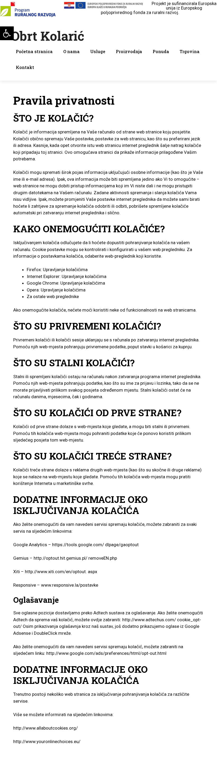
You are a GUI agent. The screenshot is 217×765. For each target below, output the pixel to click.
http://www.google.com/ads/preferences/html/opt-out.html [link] (106, 653)
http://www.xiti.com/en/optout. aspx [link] (61, 571)
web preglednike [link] (63, 296)
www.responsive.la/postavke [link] (69, 585)
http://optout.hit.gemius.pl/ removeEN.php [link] (75, 558)
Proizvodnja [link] (129, 51)
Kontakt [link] (25, 67)
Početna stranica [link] (34, 51)
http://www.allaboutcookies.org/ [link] (45, 728)
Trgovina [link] (190, 51)
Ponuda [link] (161, 51)
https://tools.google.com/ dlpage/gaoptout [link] (95, 544)
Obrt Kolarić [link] (47, 35)
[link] (7, 33)
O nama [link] (71, 51)
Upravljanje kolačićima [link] (65, 269)
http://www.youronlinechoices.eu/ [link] (46, 741)
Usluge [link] (97, 51)
